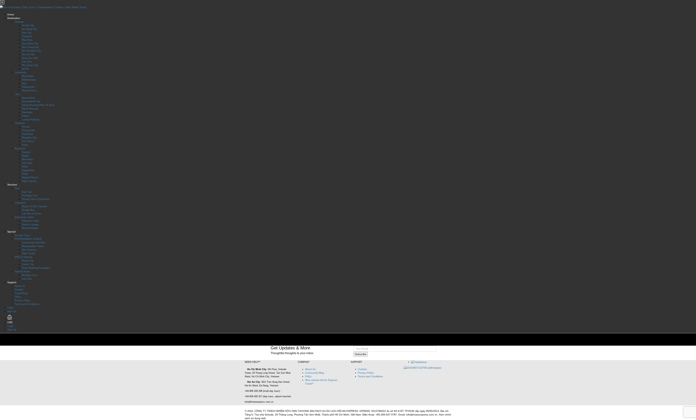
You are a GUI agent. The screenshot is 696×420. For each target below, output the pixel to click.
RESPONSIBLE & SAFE (28, 238)
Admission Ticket (24, 217)
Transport (20, 202)
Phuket (26, 126)
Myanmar (19, 148)
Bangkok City (29, 137)
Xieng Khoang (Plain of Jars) (38, 105)
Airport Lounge (30, 224)
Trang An (27, 36)
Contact (18, 289)
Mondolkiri (28, 76)
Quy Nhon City (30, 43)
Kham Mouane (30, 108)
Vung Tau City (30, 57)
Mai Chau (27, 39)
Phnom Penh (29, 90)
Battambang (29, 79)
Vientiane (27, 112)
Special (11, 231)
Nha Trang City (30, 47)
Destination (13, 18)
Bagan (25, 155)
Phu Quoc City (30, 65)
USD (10, 322)
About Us (19, 285)
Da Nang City (29, 29)
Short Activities (30, 228)
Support (11, 282)
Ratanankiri (28, 86)
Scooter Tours (22, 235)
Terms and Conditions (27, 304)
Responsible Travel (33, 246)
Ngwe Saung (29, 181)
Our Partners (29, 249)
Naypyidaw (28, 170)
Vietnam (19, 21)
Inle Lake (27, 162)
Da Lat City (28, 54)
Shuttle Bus (28, 209)
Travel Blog (20, 293)
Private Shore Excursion (35, 199)
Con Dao (27, 61)
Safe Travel (28, 253)
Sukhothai (27, 133)
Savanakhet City (31, 101)
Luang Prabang (31, 119)
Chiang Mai (28, 130)
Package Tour (30, 195)
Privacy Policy (22, 300)
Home (10, 14)
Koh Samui (28, 141)
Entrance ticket (30, 220)
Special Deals (22, 271)
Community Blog (314, 372)
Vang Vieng (28, 97)
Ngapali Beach (30, 177)
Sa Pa (25, 68)
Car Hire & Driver (31, 213)
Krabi (25, 144)
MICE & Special (23, 257)
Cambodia (20, 72)
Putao (25, 173)
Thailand (19, 123)
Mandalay (27, 159)
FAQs (17, 296)
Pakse (25, 115)
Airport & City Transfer (34, 206)
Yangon (26, 152)
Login (10, 307)
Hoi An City (28, 25)
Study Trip (27, 260)
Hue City (27, 32)
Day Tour (27, 191)
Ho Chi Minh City (31, 50)
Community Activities (33, 242)
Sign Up (11, 311)
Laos (17, 94)
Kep (24, 83)
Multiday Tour (29, 275)
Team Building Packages (36, 267)
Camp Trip (28, 264)
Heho (25, 166)
